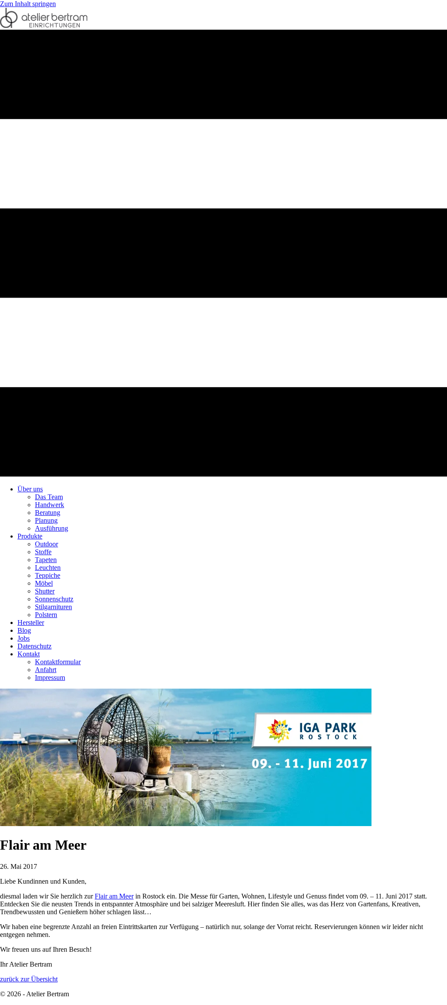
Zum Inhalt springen (28, 3)
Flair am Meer (114, 896)
